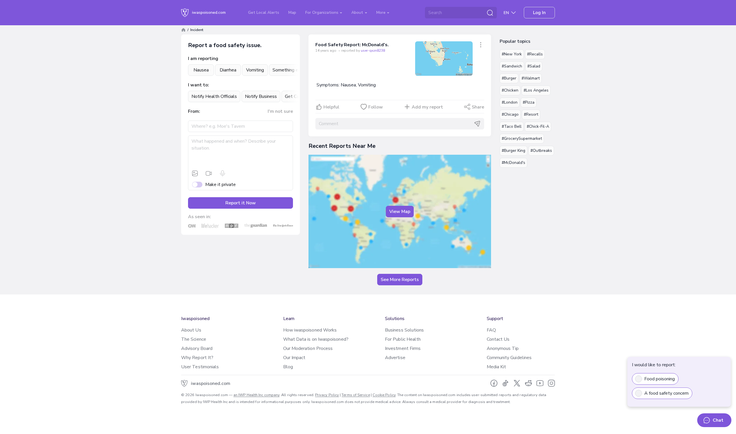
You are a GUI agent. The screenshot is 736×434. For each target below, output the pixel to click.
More (381, 12)
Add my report (427, 107)
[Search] (490, 12)
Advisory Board (196, 348)
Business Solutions (404, 330)
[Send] (477, 123)
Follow (375, 107)
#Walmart (531, 78)
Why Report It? (197, 357)
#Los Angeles (536, 90)
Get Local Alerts (263, 12)
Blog (288, 367)
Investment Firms (403, 348)
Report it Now (240, 203)
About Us (191, 330)
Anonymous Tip (503, 348)
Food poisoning (659, 379)
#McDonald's (513, 162)
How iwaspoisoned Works (310, 330)
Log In (539, 12)
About (357, 12)
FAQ (491, 330)
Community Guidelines (509, 357)
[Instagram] (551, 383)
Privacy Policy (327, 395)
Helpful (331, 107)
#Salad (533, 66)
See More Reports (400, 279)
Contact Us (498, 339)
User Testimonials (200, 367)
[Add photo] (194, 173)
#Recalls (535, 54)
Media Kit (496, 367)
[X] (516, 383)
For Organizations (322, 12)
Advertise (395, 357)
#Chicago (510, 114)
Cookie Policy (384, 395)
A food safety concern (666, 393)
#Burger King (513, 150)
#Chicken (510, 90)
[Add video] (208, 173)
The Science (193, 339)
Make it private (220, 184)
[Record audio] (222, 173)
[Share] (480, 44)
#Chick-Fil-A (538, 126)
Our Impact (294, 357)
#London (510, 102)
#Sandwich (512, 66)
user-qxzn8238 (373, 50)
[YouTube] (539, 383)
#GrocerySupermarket (522, 138)
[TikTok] (505, 383)
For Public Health (403, 339)
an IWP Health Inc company (256, 395)
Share (478, 107)
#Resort (531, 114)
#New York (512, 54)
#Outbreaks (541, 150)
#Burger (509, 78)
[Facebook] (493, 383)
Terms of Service (356, 395)
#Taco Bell (512, 126)
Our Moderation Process (308, 348)
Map (292, 12)
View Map (399, 211)
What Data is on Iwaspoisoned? (315, 339)
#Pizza (528, 102)
